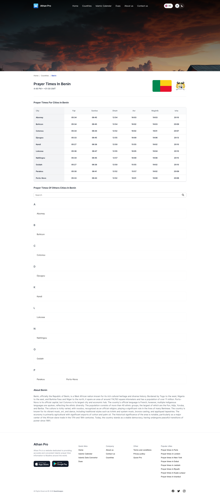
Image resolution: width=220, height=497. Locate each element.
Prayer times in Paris (169, 450)
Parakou (39, 171)
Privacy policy (139, 454)
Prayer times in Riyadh (170, 469)
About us (129, 6)
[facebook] (173, 491)
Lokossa (39, 151)
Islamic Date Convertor (88, 457)
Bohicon (39, 124)
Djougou (39, 138)
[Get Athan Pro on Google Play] (60, 464)
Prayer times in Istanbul (171, 477)
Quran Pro (137, 457)
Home (75, 6)
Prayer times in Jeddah (170, 465)
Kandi (38, 144)
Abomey (39, 117)
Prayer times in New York (171, 457)
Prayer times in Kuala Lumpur (173, 473)
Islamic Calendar (104, 6)
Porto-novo (41, 178)
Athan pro (45, 5)
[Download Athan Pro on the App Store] (42, 464)
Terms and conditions (142, 450)
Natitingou (40, 158)
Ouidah (39, 164)
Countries (87, 6)
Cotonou (40, 131)
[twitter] (178, 491)
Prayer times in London (170, 454)
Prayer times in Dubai (170, 461)
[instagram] (184, 491)
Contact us (142, 6)
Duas (118, 6)
